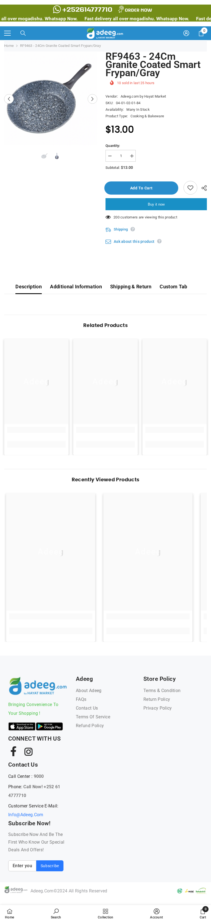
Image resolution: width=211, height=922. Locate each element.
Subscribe (50, 866)
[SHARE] (202, 188)
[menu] (7, 33)
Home (9, 46)
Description (28, 286)
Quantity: (113, 146)
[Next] (92, 99)
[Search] (23, 33)
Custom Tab (173, 286)
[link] (36, 430)
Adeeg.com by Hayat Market (143, 96)
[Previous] (9, 99)
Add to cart (142, 188)
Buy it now (156, 204)
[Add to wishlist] (190, 188)
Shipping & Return (130, 286)
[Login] (186, 33)
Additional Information (76, 286)
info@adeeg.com (25, 814)
